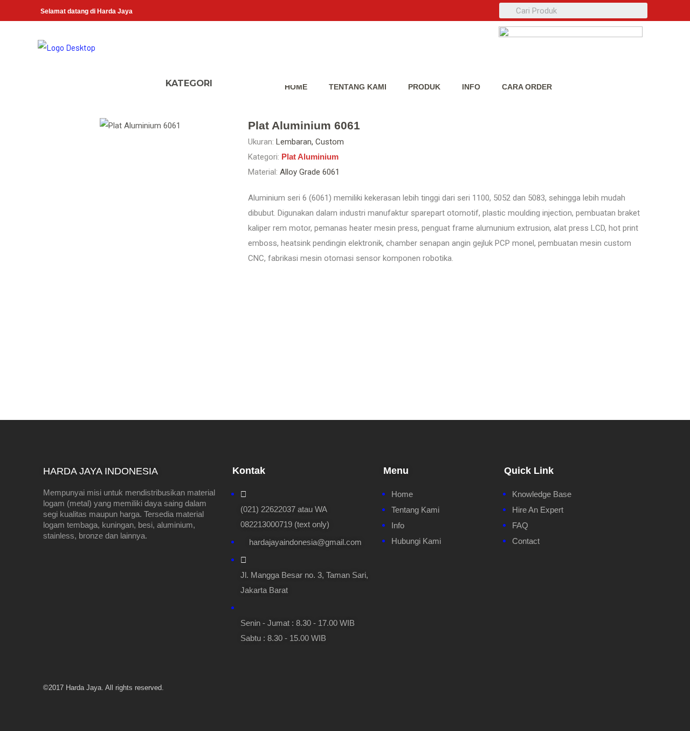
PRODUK (424, 86)
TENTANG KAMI (358, 86)
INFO (471, 86)
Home (296, 86)
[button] (232, 78)
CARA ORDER (527, 86)
